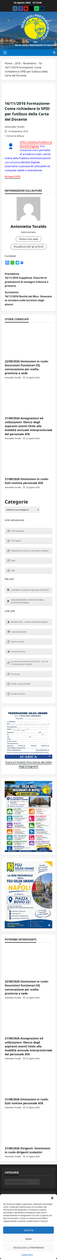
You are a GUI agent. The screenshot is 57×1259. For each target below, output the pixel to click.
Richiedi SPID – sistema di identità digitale (29, 622)
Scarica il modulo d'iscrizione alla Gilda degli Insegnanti (28, 764)
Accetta (28, 1230)
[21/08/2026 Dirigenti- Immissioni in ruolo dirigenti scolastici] (28, 1128)
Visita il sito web (28, 239)
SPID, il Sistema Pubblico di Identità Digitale (36, 144)
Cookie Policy (27, 1254)
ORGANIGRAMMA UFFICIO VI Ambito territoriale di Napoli (27, 601)
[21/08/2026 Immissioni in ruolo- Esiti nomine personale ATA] (28, 459)
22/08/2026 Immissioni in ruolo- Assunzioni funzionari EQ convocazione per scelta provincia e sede (27, 367)
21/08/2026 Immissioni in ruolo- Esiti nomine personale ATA (27, 481)
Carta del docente (19, 632)
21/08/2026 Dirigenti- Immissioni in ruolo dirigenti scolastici (27, 1150)
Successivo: (28, 298)
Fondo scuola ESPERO (20, 684)
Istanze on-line (17, 641)
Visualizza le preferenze (28, 1247)
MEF (13, 570)
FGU (35, 42)
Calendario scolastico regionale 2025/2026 (30, 590)
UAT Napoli (16, 540)
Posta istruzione (18, 651)
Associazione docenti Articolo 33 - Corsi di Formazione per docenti (29, 663)
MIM (13, 560)
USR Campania (17, 531)
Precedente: (26, 280)
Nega (28, 1238)
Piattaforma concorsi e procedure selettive (30, 550)
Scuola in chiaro (18, 693)
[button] (52, 1198)
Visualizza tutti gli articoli (28, 246)
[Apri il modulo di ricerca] (54, 53)
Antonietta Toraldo (14, 126)
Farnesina (15, 674)
